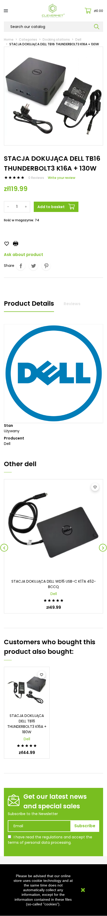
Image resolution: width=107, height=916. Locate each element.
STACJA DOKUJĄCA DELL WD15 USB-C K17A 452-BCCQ (53, 584)
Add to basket (51, 206)
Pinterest (46, 265)
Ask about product (23, 254)
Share (20, 265)
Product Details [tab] (29, 303)
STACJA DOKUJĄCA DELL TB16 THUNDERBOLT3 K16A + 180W (26, 724)
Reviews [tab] (72, 303)
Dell (53, 593)
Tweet (33, 265)
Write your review (61, 177)
